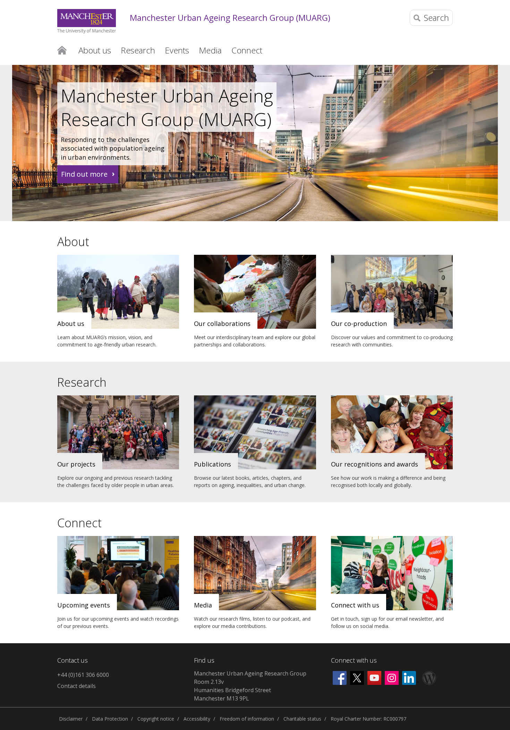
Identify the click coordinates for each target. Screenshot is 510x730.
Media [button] (210, 50)
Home (62, 50)
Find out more (84, 174)
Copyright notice (155, 718)
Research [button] (138, 50)
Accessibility (197, 718)
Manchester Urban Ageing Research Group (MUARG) (230, 18)
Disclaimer (71, 718)
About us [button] (94, 50)
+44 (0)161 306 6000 (83, 675)
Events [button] (177, 50)
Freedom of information (247, 718)
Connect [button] (246, 50)
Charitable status (302, 718)
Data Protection (110, 718)
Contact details (76, 686)
